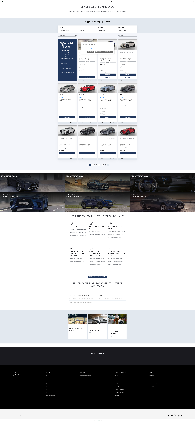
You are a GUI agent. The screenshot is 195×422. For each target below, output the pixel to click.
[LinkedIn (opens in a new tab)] (182, 415)
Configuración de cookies (107, 51)
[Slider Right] (116, 44)
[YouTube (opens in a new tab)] (169, 415)
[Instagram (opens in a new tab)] (175, 415)
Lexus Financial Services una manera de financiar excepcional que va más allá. (97, 328)
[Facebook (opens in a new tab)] (172, 415)
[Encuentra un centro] (189, 1)
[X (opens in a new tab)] (178, 415)
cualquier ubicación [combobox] (122, 30)
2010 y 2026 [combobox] (82, 30)
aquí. (90, 48)
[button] (4, 1)
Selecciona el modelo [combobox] (64, 30)
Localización (121, 27)
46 (103, 164)
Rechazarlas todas (90, 51)
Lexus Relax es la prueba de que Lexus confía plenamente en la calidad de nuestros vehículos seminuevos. (116, 328)
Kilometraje (101, 27)
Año (80, 27)
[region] (97, 48)
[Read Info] (85, 66)
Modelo (61, 27)
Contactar (107, 77)
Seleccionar (87, 77)
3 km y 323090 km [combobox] (103, 30)
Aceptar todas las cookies (98, 51)
